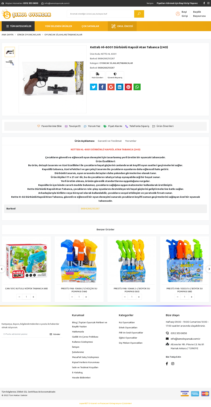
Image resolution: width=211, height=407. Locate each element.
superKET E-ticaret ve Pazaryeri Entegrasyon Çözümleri (105, 403)
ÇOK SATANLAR (90, 26)
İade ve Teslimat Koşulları (85, 367)
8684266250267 (90, 209)
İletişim (150, 3)
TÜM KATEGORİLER (20, 26)
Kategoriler (126, 315)
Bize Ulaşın (173, 315)
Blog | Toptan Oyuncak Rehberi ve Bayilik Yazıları (89, 325)
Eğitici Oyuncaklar (128, 338)
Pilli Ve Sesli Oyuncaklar (131, 333)
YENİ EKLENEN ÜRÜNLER (58, 26)
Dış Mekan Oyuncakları (130, 343)
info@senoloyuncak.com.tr (185, 339)
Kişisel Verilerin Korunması (85, 362)
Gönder (56, 334)
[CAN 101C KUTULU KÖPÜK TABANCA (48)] (26, 261)
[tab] (84, 141)
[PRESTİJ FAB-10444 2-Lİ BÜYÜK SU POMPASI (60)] (132, 261)
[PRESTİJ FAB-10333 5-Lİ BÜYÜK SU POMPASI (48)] (185, 261)
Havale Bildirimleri (81, 378)
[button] (24, 79)
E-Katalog (77, 373)
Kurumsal (78, 315)
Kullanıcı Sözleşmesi (82, 342)
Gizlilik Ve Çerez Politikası (85, 337)
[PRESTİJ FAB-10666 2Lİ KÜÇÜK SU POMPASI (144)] (79, 261)
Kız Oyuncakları (127, 323)
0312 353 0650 (178, 333)
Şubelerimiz (78, 352)
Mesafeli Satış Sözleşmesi (85, 357)
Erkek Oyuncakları (128, 328)
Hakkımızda (78, 332)
